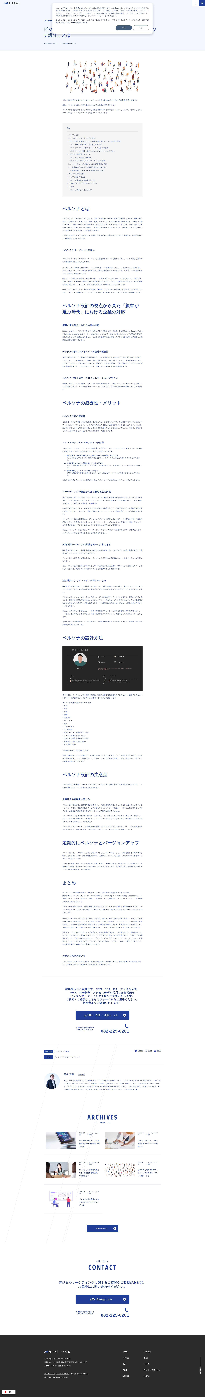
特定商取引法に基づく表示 (79, 1374)
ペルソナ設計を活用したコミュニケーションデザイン (92, 151)
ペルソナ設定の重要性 (81, 157)
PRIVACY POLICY (62, 1374)
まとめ (70, 186)
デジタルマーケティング (71, 1057)
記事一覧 (81, 1074)
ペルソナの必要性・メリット (79, 154)
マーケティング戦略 (61, 1051)
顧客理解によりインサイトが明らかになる (86, 170)
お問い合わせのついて (81, 190)
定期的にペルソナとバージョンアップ (82, 183)
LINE (159, 1051)
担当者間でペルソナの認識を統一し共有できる (87, 167)
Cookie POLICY (49, 1374)
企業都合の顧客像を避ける (82, 180)
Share (140, 1051)
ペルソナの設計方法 (75, 174)
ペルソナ (57, 1057)
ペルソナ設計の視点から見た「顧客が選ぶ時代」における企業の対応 (94, 141)
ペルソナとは (73, 135)
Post (150, 1051)
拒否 (141, 28)
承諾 (123, 28)
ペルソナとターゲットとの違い (81, 138)
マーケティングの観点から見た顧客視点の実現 (87, 164)
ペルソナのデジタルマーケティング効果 (87, 161)
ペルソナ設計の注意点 (76, 177)
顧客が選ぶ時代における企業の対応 (86, 144)
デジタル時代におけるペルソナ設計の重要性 (89, 148)
